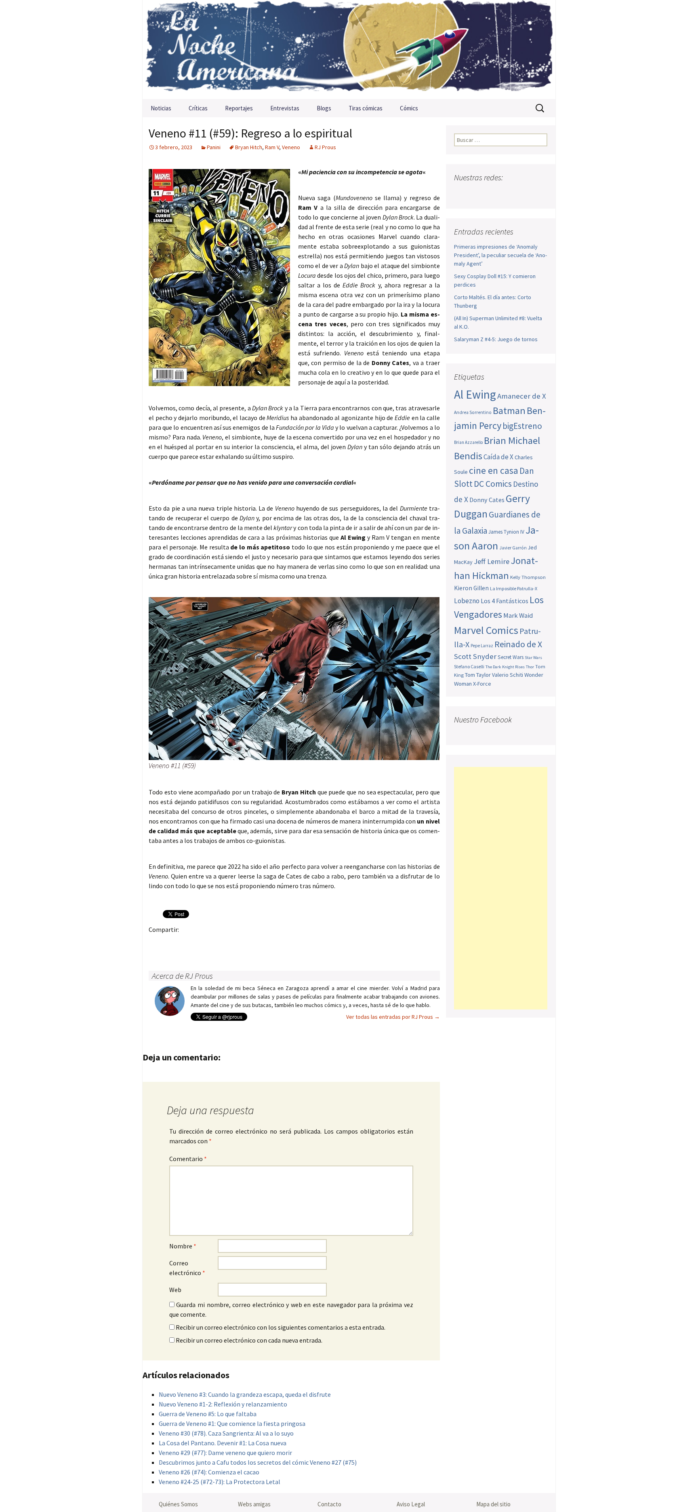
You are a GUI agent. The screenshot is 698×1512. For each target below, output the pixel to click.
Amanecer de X (521, 396)
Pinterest (205, 943)
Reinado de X (518, 644)
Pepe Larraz (482, 645)
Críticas (198, 108)
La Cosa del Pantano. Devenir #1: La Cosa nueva (222, 1443)
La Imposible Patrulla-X (513, 588)
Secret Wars (511, 657)
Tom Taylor (478, 674)
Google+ (189, 943)
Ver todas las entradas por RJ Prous (393, 1016)
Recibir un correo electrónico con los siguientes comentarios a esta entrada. (280, 1327)
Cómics (409, 108)
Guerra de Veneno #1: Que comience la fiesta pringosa (232, 1423)
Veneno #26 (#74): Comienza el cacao (209, 1472)
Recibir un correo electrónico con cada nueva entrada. (249, 1340)
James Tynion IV (506, 531)
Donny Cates (487, 500)
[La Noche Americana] (349, 49)
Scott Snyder (475, 656)
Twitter (173, 943)
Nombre (182, 1246)
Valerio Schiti (507, 674)
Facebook (157, 943)
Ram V (272, 147)
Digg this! (299, 943)
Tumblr (220, 943)
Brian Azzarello (468, 442)
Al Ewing (475, 394)
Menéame (236, 943)
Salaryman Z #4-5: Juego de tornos (496, 339)
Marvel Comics (486, 630)
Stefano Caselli (469, 666)
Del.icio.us (315, 943)
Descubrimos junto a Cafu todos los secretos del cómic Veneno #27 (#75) (258, 1462)
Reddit (268, 943)
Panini (214, 147)
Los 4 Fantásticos (504, 601)
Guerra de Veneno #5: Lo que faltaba (207, 1414)
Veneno (291, 147)
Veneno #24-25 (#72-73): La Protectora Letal (219, 1482)
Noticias (161, 108)
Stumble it (283, 943)
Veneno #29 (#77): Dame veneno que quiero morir (225, 1453)
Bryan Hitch (248, 147)
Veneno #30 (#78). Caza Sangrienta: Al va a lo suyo (226, 1433)
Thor (530, 666)
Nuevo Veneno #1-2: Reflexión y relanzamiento (223, 1404)
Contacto (329, 1504)
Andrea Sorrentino (473, 412)
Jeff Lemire (491, 561)
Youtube (493, 193)
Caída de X (498, 456)
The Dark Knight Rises (505, 666)
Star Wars (533, 657)
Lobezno (466, 600)
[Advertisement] (500, 888)
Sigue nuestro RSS (540, 193)
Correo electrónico (187, 1268)
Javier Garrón (513, 548)
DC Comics (493, 483)
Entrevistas (284, 108)
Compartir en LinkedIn (252, 943)
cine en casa (493, 470)
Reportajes (239, 108)
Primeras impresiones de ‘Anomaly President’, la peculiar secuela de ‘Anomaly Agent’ (500, 255)
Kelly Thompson (528, 577)
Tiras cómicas (366, 108)
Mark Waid (518, 615)
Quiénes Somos (178, 1504)
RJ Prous (325, 147)
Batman (509, 410)
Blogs (324, 108)
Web (175, 1290)
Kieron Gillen (471, 588)
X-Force (482, 683)
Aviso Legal (411, 1504)
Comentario (188, 1159)
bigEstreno (522, 425)
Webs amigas (254, 1504)
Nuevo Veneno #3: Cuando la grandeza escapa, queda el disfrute (245, 1394)
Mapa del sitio (493, 1504)
